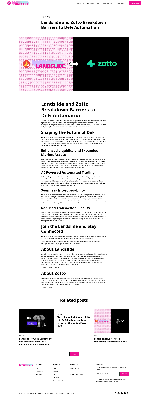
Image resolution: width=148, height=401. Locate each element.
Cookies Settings (71, 393)
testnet (46, 238)
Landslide (44, 254)
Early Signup (135, 3)
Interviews (56, 377)
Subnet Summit (74, 368)
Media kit (55, 371)
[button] (108, 3)
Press (54, 374)
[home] (18, 3)
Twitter (50, 268)
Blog (54, 368)
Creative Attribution (58, 381)
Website (43, 268)
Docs (98, 3)
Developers (81, 3)
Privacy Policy (49, 393)
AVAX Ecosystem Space (76, 374)
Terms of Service (59, 393)
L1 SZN (72, 371)
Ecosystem (90, 3)
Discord (59, 242)
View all (74, 354)
